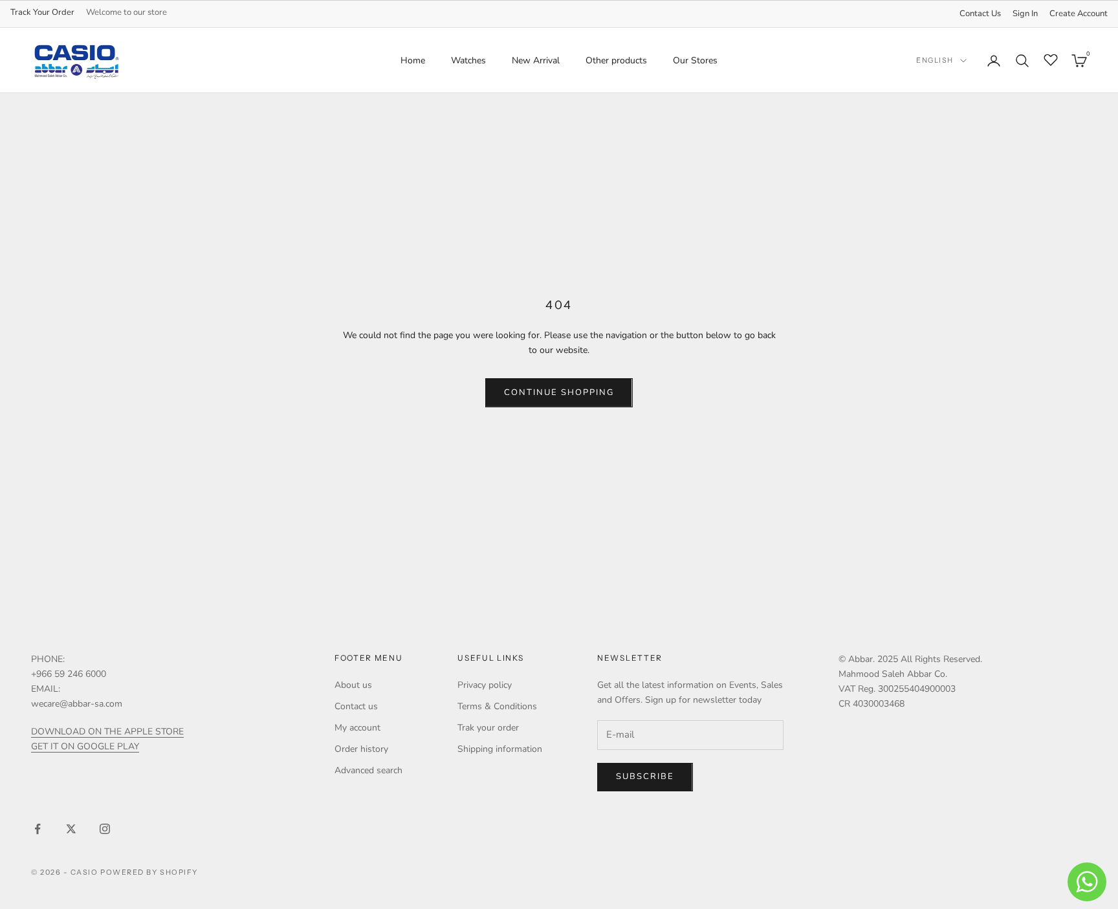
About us (353, 685)
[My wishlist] (1050, 59)
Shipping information (499, 749)
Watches (468, 60)
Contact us (356, 706)
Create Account (1078, 13)
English (935, 60)
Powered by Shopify (149, 872)
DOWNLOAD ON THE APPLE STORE (107, 731)
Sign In (1025, 13)
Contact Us (980, 13)
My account (357, 728)
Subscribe (645, 776)
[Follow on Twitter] (71, 828)
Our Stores (695, 60)
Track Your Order (42, 12)
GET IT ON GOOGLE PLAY (85, 746)
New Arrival (536, 60)
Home (412, 60)
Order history (361, 749)
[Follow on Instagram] (104, 828)
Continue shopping (558, 392)
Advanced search (368, 770)
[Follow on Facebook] (37, 828)
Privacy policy (484, 685)
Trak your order (488, 728)
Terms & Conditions (497, 706)
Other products (616, 60)
